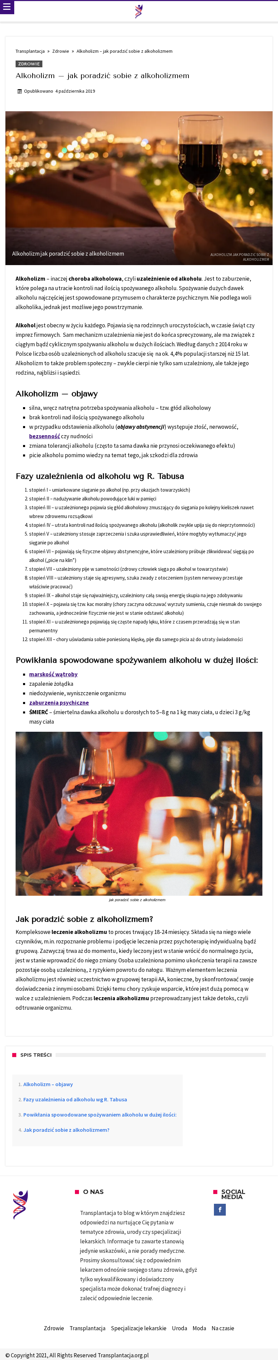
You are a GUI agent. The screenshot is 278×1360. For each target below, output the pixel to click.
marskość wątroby (53, 674)
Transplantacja (30, 51)
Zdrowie (60, 51)
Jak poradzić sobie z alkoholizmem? (66, 1129)
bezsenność (44, 436)
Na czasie (223, 1328)
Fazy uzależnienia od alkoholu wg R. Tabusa (75, 1099)
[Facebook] (220, 1210)
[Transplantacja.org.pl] (139, 11)
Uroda (179, 1328)
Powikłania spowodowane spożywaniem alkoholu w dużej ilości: (100, 1114)
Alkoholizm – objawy (48, 1084)
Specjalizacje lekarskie (138, 1328)
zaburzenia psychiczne (59, 702)
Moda (199, 1328)
